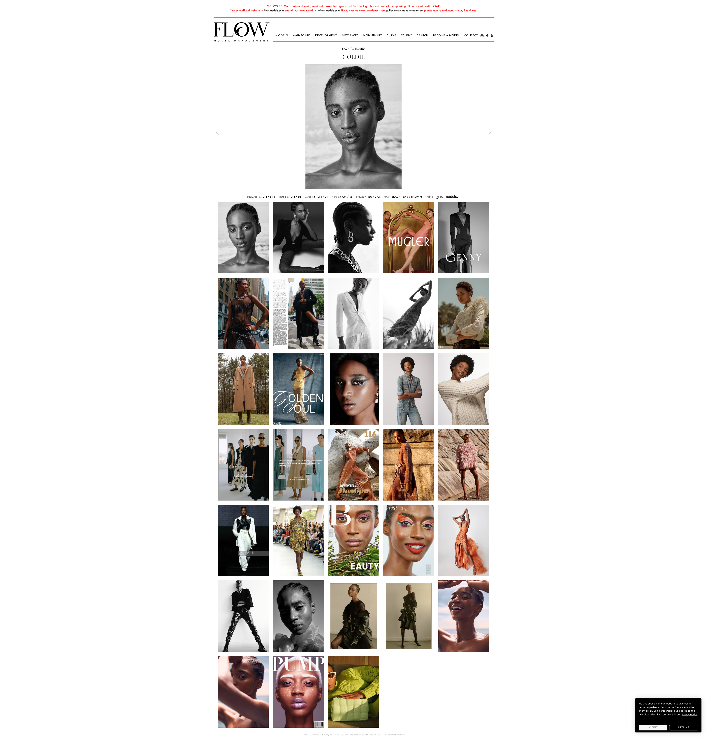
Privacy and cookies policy (335, 735)
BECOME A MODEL (446, 35)
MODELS (282, 35)
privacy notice (689, 714)
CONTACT (471, 35)
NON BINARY (372, 35)
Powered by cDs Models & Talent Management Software (378, 735)
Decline (683, 727)
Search (422, 35)
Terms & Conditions (310, 735)
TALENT (406, 35)
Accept (653, 727)
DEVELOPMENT (326, 35)
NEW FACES (350, 35)
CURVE (391, 35)
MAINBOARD (301, 35)
